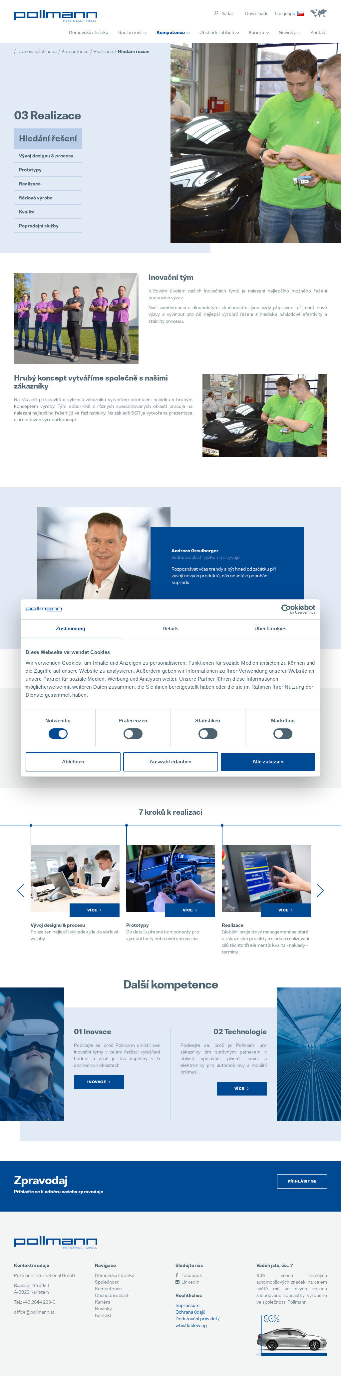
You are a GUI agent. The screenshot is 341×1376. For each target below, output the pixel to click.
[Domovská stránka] (55, 16)
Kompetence (171, 32)
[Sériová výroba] (266, 878)
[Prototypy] (75, 878)
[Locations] (318, 13)
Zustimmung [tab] (71, 628)
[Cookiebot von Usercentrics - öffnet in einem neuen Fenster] (286, 609)
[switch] (133, 733)
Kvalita (27, 212)
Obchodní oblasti (216, 32)
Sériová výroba (36, 198)
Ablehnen (73, 761)
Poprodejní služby (39, 226)
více (239, 1088)
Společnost (130, 32)
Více (92, 910)
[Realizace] (170, 878)
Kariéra (256, 32)
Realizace (30, 184)
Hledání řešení (48, 138)
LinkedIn (189, 1282)
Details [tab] (171, 628)
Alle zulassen (267, 761)
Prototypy (30, 170)
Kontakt (318, 32)
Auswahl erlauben (170, 761)
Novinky (287, 32)
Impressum (187, 1305)
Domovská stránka (88, 32)
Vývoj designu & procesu (46, 156)
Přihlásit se (302, 1181)
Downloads (256, 13)
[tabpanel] (170, 568)
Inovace (97, 1082)
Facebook (191, 1275)
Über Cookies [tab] (270, 628)
